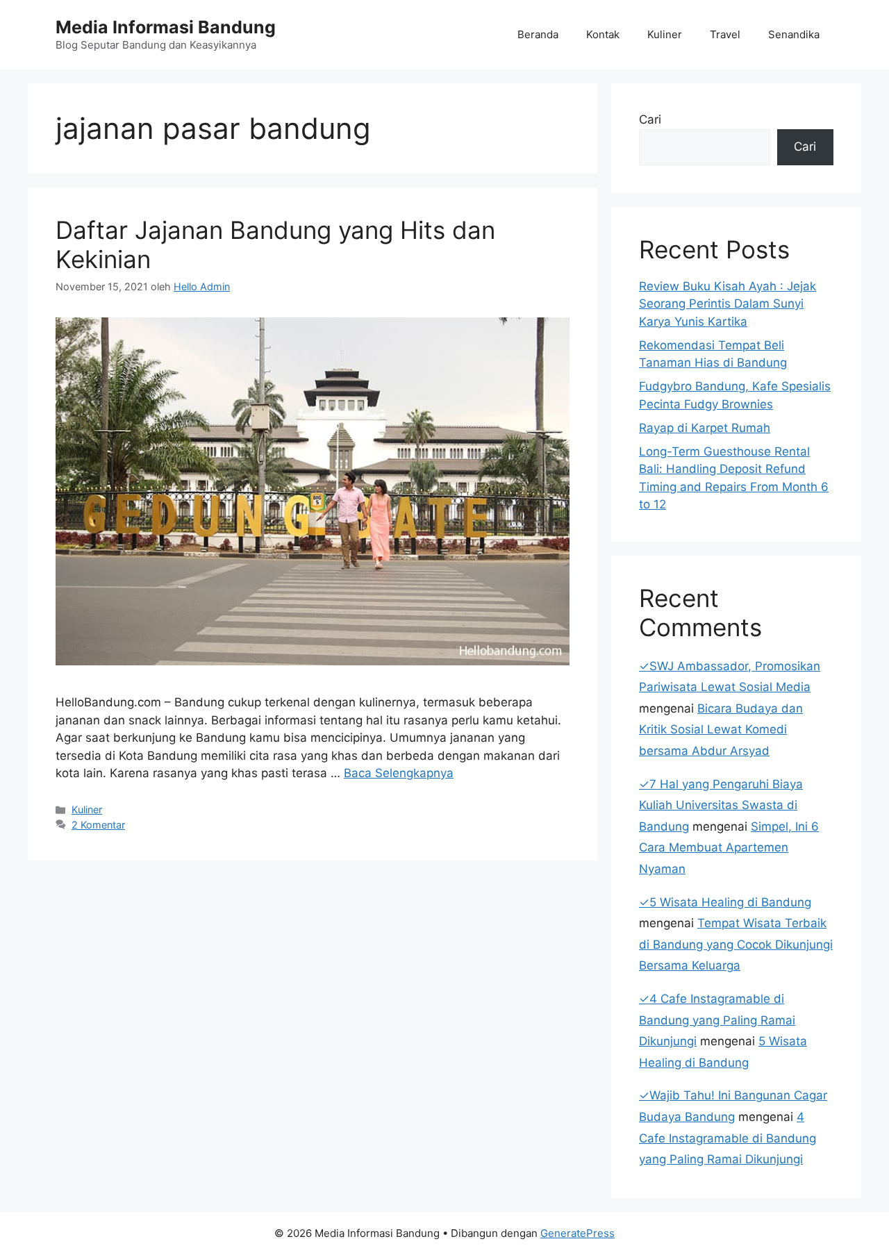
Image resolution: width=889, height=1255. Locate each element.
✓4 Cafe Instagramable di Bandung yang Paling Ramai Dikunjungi (717, 1020)
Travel (725, 34)
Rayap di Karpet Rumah (704, 428)
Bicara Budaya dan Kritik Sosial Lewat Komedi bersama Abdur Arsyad (721, 729)
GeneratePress (577, 1233)
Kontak (603, 34)
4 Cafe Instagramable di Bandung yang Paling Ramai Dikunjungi (727, 1138)
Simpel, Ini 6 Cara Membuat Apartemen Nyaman (729, 848)
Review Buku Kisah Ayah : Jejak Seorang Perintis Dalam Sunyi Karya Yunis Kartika (727, 304)
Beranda (537, 34)
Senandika (794, 34)
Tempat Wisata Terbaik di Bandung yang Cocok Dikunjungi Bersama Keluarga (736, 944)
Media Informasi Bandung (166, 27)
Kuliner (664, 34)
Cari (650, 119)
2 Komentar (98, 825)
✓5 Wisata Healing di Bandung (725, 902)
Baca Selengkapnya (399, 773)
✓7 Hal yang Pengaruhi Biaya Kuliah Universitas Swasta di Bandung (721, 805)
